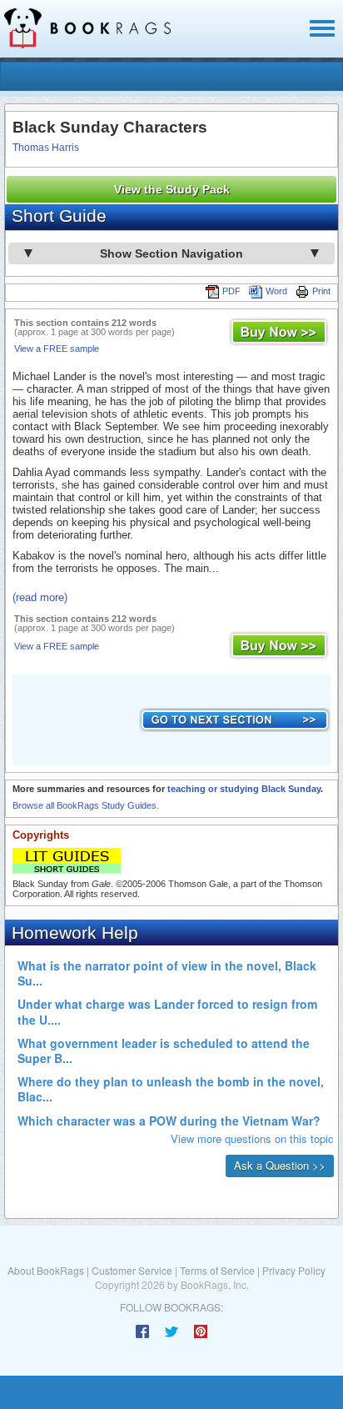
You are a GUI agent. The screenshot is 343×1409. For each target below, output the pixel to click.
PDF (231, 291)
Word (276, 291)
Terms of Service (217, 1270)
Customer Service (132, 1270)
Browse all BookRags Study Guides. (85, 805)
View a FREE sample (56, 348)
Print (321, 291)
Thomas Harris (45, 147)
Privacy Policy (294, 1270)
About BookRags (45, 1270)
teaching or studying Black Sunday (244, 789)
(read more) (39, 597)
